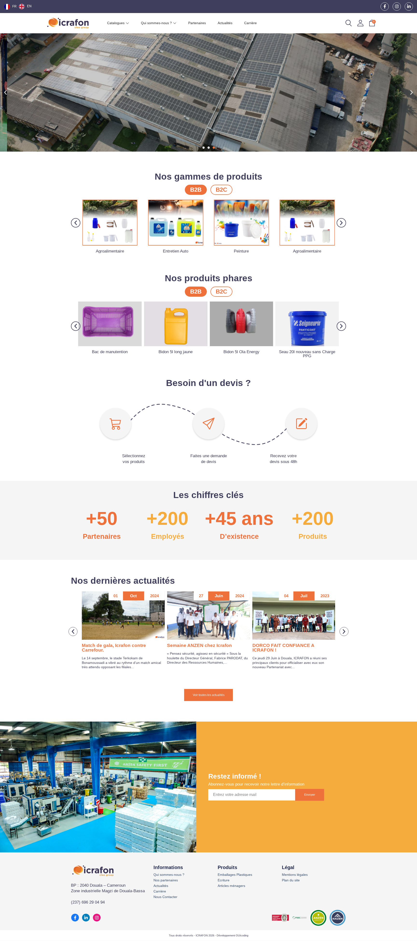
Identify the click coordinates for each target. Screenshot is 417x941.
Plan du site (291, 880)
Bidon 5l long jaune (110, 352)
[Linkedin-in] (409, 6)
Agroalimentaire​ (110, 251)
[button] (5, 92)
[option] (25, 6)
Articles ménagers (231, 886)
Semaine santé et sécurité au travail (291, 645)
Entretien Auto (175, 251)
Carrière (159, 891)
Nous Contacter (165, 897)
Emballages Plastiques (235, 875)
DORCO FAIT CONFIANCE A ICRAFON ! (198, 648)
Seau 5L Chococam (307, 352)
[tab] (196, 190)
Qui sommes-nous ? (168, 875)
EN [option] (29, 6)
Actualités (160, 886)
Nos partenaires (165, 880)
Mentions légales (295, 875)
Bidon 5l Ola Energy (176, 352)
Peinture (241, 251)
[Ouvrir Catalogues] (127, 23)
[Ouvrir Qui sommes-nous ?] (174, 23)
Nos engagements (52, 110)
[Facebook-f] (385, 6)
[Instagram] (397, 6)
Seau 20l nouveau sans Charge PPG (241, 354)
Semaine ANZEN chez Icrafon (114, 645)
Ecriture (223, 880)
